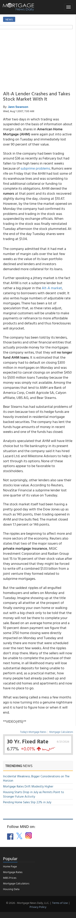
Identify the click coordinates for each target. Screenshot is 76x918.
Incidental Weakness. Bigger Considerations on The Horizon (36, 778)
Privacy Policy (38, 907)
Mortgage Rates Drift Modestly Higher (28, 786)
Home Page (10, 866)
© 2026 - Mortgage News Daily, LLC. (27, 903)
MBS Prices (9, 878)
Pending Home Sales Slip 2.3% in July (27, 802)
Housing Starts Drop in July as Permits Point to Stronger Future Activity (33, 794)
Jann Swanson (18, 106)
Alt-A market (52, 288)
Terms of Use (60, 903)
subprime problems (35, 168)
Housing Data (11, 889)
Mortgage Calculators (61, 732)
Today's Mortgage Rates (33, 732)
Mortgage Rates (12, 872)
